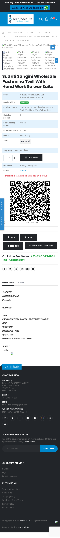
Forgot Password (9, 476)
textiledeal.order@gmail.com (15, 404)
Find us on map (9, 390)
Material (25, 141)
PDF (30, 237)
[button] (41, 19)
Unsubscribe (29, 441)
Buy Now (33, 157)
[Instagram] (5, 418)
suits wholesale (17, 33)
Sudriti (23, 170)
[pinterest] (35, 418)
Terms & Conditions (11, 489)
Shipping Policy (8, 496)
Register (5, 468)
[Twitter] (10, 269)
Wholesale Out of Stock (12, 500)
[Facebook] (4, 269)
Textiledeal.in (24, 520)
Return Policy (8, 507)
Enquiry (14, 246)
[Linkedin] (16, 269)
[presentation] (56, 60)
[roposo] (42, 418)
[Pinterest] (22, 269)
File (13, 237)
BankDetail (1, 214)
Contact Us (7, 492)
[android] (50, 418)
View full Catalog (42, 245)
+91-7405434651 (9, 397)
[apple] (5, 424)
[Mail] (27, 269)
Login (4, 472)
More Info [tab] (8, 282)
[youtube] (33, 269)
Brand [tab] (21, 282)
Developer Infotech (22, 527)
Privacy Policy (8, 504)
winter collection (40, 33)
